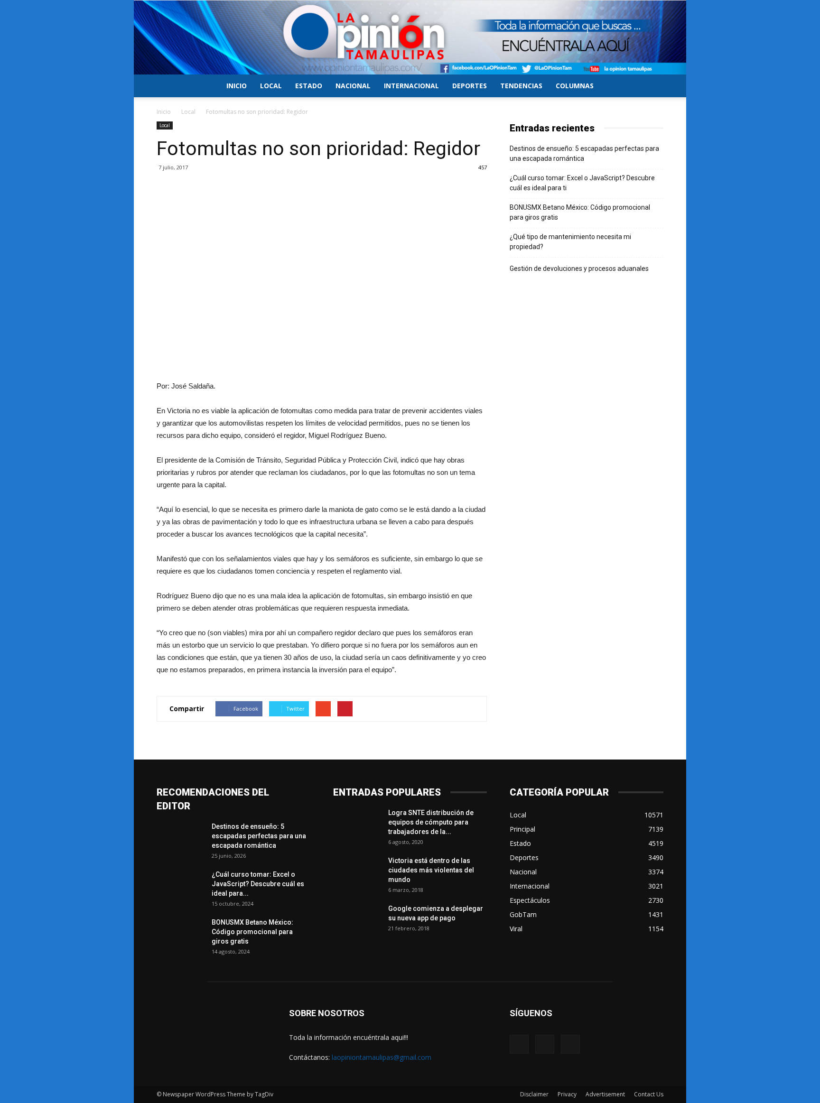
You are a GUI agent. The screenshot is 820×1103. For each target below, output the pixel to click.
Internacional (411, 85)
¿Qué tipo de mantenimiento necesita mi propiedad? (570, 241)
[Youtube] (570, 1044)
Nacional (353, 85)
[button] (652, 86)
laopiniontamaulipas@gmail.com (381, 1057)
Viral (516, 928)
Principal (522, 829)
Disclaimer (534, 1094)
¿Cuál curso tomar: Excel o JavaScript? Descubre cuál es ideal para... (258, 884)
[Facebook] (519, 1044)
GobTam (523, 914)
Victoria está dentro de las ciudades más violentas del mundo (431, 870)
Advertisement (605, 1094)
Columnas (575, 85)
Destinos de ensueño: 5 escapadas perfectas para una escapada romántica (584, 153)
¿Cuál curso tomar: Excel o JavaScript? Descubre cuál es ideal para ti (582, 183)
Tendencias (521, 85)
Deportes (469, 85)
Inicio (236, 85)
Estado (308, 85)
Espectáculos (530, 900)
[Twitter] (544, 1044)
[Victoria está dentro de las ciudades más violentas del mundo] (357, 872)
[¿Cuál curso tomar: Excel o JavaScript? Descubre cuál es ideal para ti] (180, 886)
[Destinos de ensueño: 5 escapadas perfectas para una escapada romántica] (180, 838)
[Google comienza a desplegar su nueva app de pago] (357, 920)
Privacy (567, 1094)
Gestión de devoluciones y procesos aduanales (579, 268)
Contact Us (648, 1094)
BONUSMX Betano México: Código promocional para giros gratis (580, 212)
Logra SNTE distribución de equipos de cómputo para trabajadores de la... (431, 822)
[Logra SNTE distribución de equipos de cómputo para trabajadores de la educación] (357, 824)
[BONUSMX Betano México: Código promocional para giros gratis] (180, 934)
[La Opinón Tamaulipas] (410, 37)
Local (271, 85)
